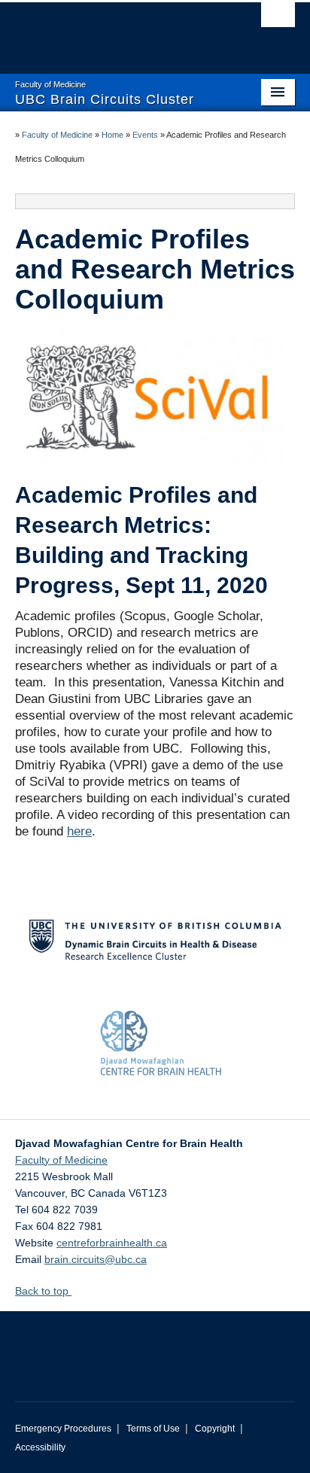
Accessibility (40, 1447)
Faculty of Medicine (57, 134)
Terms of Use (153, 1428)
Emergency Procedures (63, 1428)
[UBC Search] (278, 18)
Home (112, 134)
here (79, 831)
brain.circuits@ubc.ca (95, 1259)
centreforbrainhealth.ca (111, 1243)
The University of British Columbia (113, 30)
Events (145, 134)
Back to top (43, 1291)
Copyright (215, 1428)
